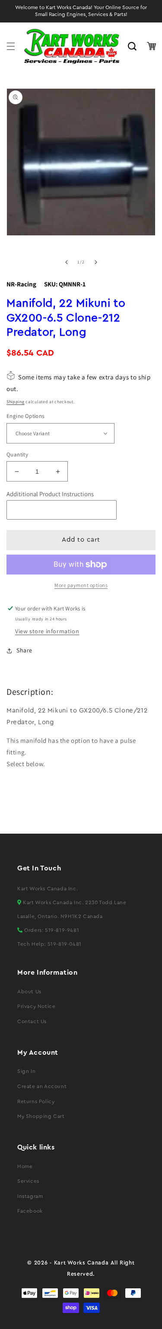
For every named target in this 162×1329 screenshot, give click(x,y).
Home (24, 1166)
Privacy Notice (36, 1006)
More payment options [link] (81, 585)
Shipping (15, 401)
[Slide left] (66, 262)
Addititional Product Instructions (50, 494)
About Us (29, 991)
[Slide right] (96, 262)
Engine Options (25, 416)
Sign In (26, 1071)
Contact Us (32, 1021)
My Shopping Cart (41, 1116)
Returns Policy (35, 1101)
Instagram (30, 1196)
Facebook (30, 1210)
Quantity (17, 454)
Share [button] (24, 650)
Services (28, 1181)
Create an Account (42, 1086)
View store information (47, 631)
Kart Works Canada (81, 1262)
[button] (10, 46)
